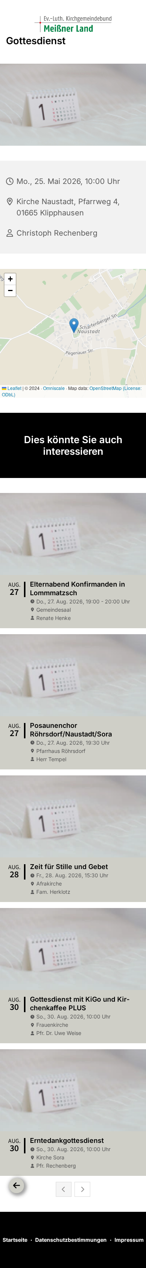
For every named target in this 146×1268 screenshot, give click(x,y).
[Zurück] (16, 1185)
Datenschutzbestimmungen (71, 1240)
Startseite (15, 1240)
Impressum (129, 1240)
